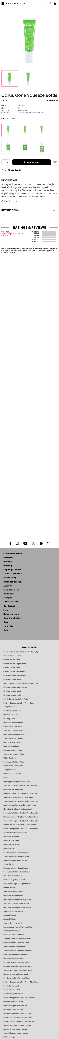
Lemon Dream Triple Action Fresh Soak (19, 825)
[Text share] (24, 170)
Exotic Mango (9, 1037)
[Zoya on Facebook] (10, 543)
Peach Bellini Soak (11, 840)
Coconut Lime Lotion (12, 656)
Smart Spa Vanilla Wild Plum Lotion (18, 1021)
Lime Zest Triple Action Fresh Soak (17, 809)
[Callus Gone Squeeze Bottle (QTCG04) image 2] (28, 78)
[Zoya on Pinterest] (48, 543)
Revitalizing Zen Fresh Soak (15, 832)
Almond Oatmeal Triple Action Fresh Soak (20, 785)
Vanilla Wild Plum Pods (13, 738)
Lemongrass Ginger (11, 931)
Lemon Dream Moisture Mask (15, 974)
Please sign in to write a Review (12, 235)
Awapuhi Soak (9, 770)
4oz (11, 108)
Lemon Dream (9, 888)
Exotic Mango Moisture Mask (15, 954)
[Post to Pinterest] (9, 170)
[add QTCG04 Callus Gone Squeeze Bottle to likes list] (55, 162)
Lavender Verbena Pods (13, 722)
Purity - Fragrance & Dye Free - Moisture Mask (20, 982)
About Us (7, 586)
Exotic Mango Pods (11, 746)
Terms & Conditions (12, 574)
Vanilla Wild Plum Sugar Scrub (16, 856)
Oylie (5, 630)
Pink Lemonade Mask (12, 691)
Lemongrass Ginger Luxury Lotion (17, 899)
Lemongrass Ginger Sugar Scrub (17, 907)
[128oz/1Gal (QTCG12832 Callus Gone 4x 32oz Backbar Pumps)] (25, 147)
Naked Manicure (11, 614)
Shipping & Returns (12, 570)
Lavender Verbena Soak (13, 789)
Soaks (6, 777)
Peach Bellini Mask (11, 986)
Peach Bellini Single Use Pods (15, 699)
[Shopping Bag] (55, 4)
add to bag (26, 162)
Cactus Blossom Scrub (13, 911)
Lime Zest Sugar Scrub (12, 876)
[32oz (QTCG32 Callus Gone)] (8, 147)
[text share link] (24, 170)
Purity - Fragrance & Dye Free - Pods (18, 703)
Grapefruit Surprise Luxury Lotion (17, 1025)
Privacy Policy (9, 578)
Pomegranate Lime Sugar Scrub (16, 872)
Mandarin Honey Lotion (13, 1001)
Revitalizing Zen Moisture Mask (16, 978)
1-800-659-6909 (10, 602)
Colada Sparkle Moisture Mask (16, 942)
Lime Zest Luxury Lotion (13, 1009)
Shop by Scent (9, 719)
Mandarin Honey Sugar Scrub (15, 868)
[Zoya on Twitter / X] (33, 543)
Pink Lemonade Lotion (12, 695)
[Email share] (20, 170)
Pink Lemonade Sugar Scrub (15, 687)
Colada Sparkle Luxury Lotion (15, 1033)
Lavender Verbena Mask (13, 935)
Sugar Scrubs (9, 864)
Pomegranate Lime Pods (13, 762)
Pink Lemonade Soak (12, 679)
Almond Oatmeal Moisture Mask (17, 939)
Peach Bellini (8, 848)
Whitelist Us (8, 594)
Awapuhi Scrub (9, 915)
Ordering (7, 566)
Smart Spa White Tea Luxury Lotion (18, 1017)
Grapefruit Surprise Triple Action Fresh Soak (20, 821)
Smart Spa (8, 626)
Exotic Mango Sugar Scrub (14, 880)
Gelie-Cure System (12, 618)
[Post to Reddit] (12, 170)
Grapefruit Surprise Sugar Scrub (16, 884)
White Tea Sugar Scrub (13, 891)
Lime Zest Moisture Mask (13, 958)
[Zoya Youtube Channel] (25, 543)
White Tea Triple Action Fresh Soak (18, 797)
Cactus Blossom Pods (12, 726)
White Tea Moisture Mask (14, 946)
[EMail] (20, 170)
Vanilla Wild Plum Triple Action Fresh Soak (20, 801)
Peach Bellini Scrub (11, 844)
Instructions (10, 210)
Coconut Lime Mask (11, 660)
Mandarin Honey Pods (12, 750)
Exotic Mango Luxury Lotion (15, 1005)
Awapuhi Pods (9, 707)
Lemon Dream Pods (11, 742)
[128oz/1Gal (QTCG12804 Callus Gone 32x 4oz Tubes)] (41, 130)
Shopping (7, 598)
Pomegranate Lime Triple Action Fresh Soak (20, 813)
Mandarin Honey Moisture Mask (16, 962)
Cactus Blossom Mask (12, 923)
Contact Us (8, 558)
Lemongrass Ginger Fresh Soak (16, 781)
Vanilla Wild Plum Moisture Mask (17, 950)
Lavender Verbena (11, 836)
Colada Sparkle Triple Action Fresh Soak (20, 793)
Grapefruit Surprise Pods (13, 754)
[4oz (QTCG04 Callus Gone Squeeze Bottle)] (8, 130)
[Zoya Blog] (41, 543)
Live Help (7, 562)
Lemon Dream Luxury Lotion (15, 1029)
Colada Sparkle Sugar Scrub (15, 860)
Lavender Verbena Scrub (13, 895)
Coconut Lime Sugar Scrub (14, 664)
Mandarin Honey (10, 715)
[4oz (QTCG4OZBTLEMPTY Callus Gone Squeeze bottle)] (41, 147)
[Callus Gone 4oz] (9, 78)
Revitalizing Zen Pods (12, 711)
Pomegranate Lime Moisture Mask (17, 966)
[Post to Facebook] (2, 170)
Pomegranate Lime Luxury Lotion (17, 1013)
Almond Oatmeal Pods (13, 730)
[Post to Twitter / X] (5, 170)
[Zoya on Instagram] (17, 543)
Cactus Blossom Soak (12, 774)
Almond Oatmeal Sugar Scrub (16, 903)
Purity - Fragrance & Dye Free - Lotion (19, 997)
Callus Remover (9, 201)
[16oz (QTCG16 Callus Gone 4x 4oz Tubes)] (25, 130)
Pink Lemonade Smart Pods (14, 675)
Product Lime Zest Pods (13, 766)
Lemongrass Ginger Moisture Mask (18, 927)
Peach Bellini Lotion (11, 990)
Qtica (5, 622)
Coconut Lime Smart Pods (14, 671)
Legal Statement (11, 590)
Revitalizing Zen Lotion (13, 994)
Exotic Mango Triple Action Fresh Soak (19, 805)
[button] (16, 3)
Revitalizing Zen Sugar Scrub (15, 852)
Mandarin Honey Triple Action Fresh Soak (20, 817)
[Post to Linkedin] (16, 170)
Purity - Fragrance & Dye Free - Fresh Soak (20, 829)
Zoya (5, 610)
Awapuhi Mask (9, 919)
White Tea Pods (9, 758)
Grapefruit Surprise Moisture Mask (17, 970)
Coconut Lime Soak (11, 667)
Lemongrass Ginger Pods (14, 734)
